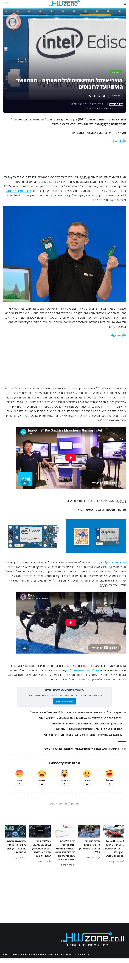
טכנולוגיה (116, 72)
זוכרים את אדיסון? (115, 562)
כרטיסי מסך (55, 406)
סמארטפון (57, 748)
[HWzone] (64, 3)
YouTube (85, 748)
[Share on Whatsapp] (99, 96)
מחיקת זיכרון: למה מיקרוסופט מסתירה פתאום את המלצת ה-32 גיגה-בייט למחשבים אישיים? (76, 712)
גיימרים (122, 501)
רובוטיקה (48, 748)
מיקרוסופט (68, 748)
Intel (22, 308)
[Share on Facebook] (109, 96)
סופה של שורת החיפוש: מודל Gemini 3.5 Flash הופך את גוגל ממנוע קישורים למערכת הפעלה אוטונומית (64, 850)
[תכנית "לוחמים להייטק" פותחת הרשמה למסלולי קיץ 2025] (89, 831)
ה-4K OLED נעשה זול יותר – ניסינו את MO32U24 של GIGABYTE (89, 729)
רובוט (103, 585)
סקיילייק (105, 124)
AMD (114, 748)
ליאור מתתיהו (116, 104)
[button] (123, 3)
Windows (96, 748)
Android (106, 748)
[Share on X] (104, 96)
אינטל (88, 119)
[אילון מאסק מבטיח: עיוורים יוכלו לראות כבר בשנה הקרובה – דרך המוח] (15, 831)
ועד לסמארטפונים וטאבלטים (83, 670)
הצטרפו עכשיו (64, 701)
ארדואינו (85, 571)
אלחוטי (65, 317)
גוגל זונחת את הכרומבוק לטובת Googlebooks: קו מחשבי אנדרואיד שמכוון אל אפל (41, 848)
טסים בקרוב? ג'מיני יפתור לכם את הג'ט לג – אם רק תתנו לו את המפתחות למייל (82, 734)
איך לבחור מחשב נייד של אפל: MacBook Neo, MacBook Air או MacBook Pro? (80, 718)
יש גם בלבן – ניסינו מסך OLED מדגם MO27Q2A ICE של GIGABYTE (87, 723)
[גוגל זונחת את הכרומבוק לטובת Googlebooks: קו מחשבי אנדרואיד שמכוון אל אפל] (40, 831)
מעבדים (85, 177)
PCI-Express (10, 186)
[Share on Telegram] (94, 96)
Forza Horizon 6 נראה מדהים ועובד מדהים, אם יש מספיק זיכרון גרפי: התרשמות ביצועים (113, 848)
